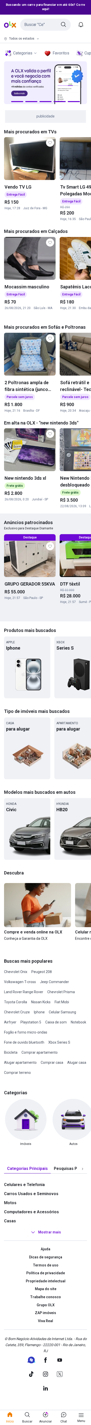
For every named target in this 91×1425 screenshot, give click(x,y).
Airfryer (10, 1022)
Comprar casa (52, 1062)
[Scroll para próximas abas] (82, 1168)
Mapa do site (45, 1289)
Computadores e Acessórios (31, 1211)
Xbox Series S (59, 1042)
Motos (10, 1202)
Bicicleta (10, 1052)
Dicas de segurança (45, 1257)
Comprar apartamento (39, 1052)
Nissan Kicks (41, 1002)
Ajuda (45, 1249)
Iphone (39, 1012)
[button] (45, 25)
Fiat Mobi (62, 1002)
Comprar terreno (17, 1073)
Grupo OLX (46, 1305)
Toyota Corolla (15, 1002)
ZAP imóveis (45, 1313)
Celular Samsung (62, 1012)
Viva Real (45, 1321)
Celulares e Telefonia (24, 1184)
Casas (10, 1221)
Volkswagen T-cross (20, 982)
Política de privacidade (45, 1273)
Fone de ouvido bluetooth (24, 1042)
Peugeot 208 (41, 972)
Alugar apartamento (20, 1062)
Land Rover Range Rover (23, 992)
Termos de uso (45, 1265)
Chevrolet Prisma (61, 992)
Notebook (78, 1022)
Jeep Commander (54, 982)
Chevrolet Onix (15, 972)
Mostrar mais (49, 1232)
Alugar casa (76, 1062)
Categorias (22, 53)
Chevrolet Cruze (17, 1012)
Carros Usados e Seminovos (31, 1193)
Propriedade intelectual (45, 1281)
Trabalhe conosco (45, 1297)
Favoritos (61, 53)
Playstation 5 (30, 1022)
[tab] (27, 1168)
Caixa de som (56, 1022)
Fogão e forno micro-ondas (25, 1032)
